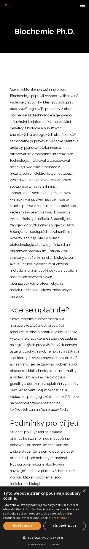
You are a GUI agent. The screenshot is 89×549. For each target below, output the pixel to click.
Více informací (60, 518)
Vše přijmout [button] (22, 526)
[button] (44, 538)
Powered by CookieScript (44, 544)
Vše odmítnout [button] (64, 526)
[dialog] (44, 517)
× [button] (84, 491)
